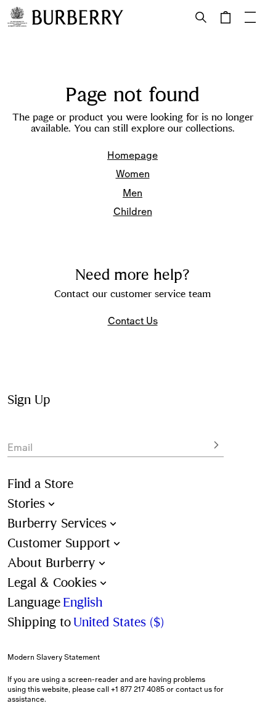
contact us (194, 689)
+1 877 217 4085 (138, 689)
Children (132, 211)
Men (132, 192)
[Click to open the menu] (250, 17)
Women (133, 173)
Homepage (132, 155)
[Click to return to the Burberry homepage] (77, 17)
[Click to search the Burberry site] (201, 17)
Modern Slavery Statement (53, 657)
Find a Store (40, 484)
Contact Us (133, 320)
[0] (225, 17)
